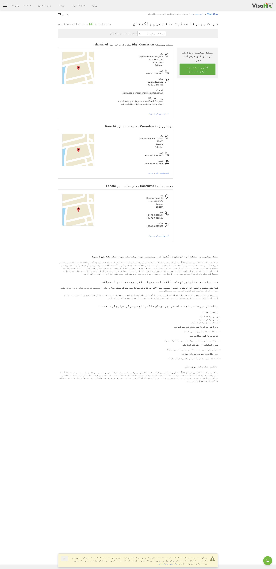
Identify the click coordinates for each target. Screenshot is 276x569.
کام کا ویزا (78, 5)
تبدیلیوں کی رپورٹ (159, 113)
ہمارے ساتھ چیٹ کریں (73, 23)
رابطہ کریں (44, 5)
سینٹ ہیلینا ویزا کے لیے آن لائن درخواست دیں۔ (197, 56)
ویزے (94, 5)
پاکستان (123, 33)
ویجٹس (61, 5)
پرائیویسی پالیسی (169, 563)
